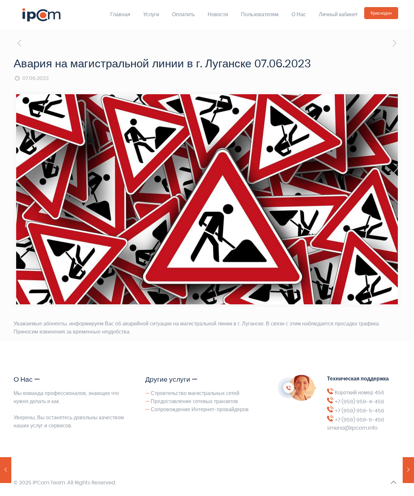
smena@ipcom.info (352, 428)
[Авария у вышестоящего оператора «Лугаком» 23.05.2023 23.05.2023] (5, 470)
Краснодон (381, 13)
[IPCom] (56, 14)
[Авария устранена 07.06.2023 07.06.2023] (408, 470)
